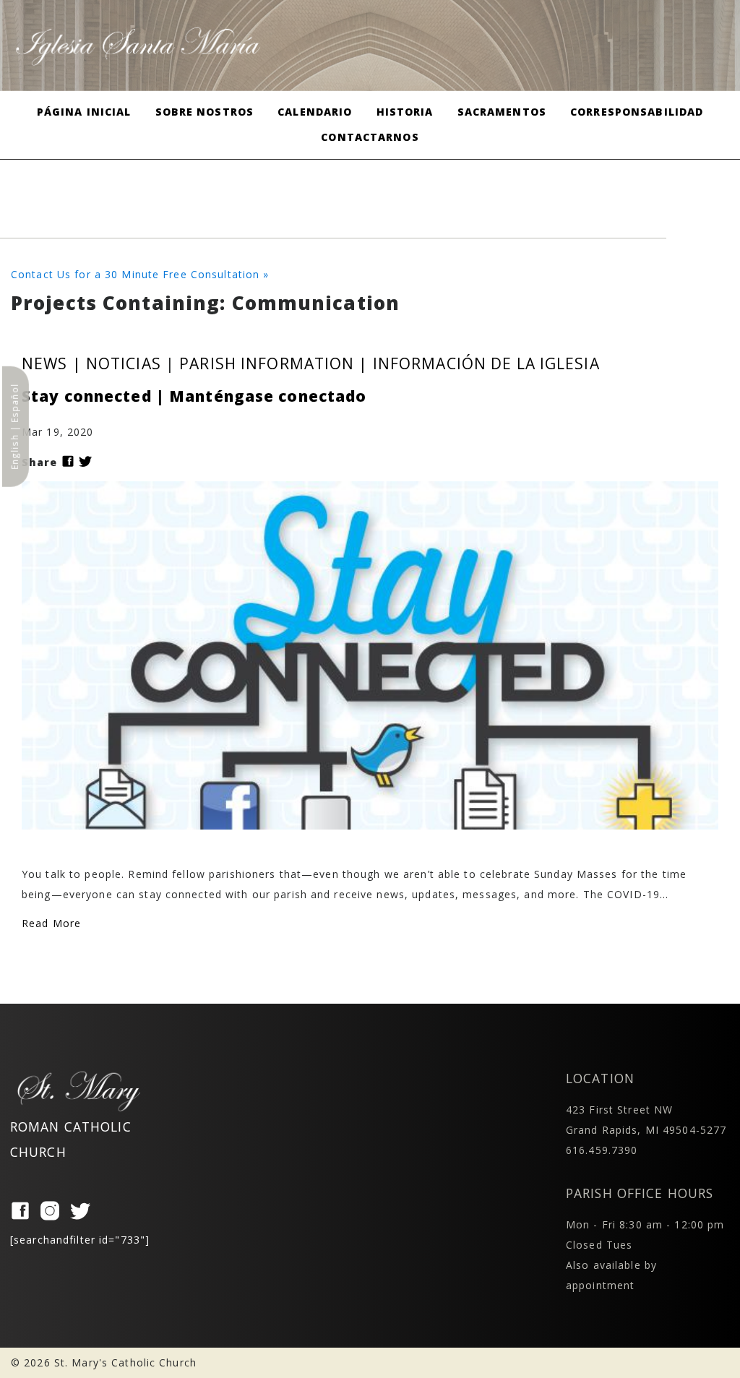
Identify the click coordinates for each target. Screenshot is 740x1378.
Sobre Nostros (204, 112)
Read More (51, 923)
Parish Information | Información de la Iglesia (389, 363)
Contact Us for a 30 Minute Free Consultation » (140, 274)
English (14, 452)
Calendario (315, 112)
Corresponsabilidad (636, 112)
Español (14, 403)
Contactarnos (369, 137)
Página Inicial (84, 112)
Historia (405, 112)
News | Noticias (91, 363)
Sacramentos (501, 112)
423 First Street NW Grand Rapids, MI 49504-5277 (646, 1120)
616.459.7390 (601, 1150)
